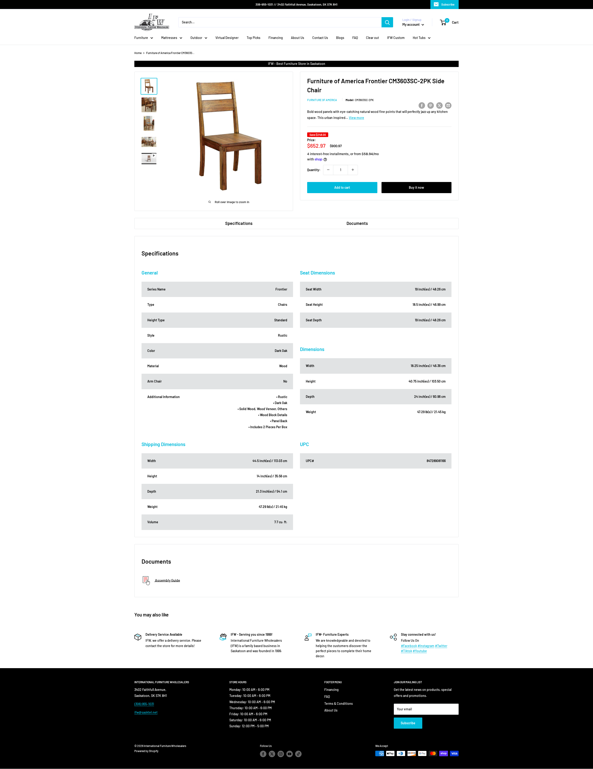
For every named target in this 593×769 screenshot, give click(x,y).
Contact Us (320, 38)
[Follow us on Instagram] (281, 754)
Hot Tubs (419, 38)
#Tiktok (406, 651)
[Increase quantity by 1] (353, 170)
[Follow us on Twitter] (272, 754)
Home (138, 52)
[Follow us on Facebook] (263, 754)
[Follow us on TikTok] (298, 754)
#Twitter (441, 646)
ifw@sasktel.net (146, 712)
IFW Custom (396, 38)
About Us (297, 38)
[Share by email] (448, 105)
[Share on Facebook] (422, 105)
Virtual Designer (227, 38)
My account (411, 24)
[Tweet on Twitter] (439, 105)
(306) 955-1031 (144, 704)
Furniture (141, 38)
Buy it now (416, 187)
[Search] (387, 22)
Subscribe (447, 4)
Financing (275, 38)
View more (356, 118)
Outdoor (196, 38)
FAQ (355, 38)
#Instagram (426, 646)
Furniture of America (322, 100)
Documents (357, 223)
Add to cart (342, 187)
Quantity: (313, 170)
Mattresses (169, 38)
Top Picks (253, 38)
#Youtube (420, 651)
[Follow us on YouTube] (289, 754)
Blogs (340, 38)
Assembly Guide (167, 580)
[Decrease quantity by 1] (328, 170)
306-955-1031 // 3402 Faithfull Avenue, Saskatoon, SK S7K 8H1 (296, 4)
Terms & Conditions (338, 703)
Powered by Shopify (146, 751)
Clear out (372, 38)
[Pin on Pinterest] (430, 105)
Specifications (238, 223)
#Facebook (409, 646)
